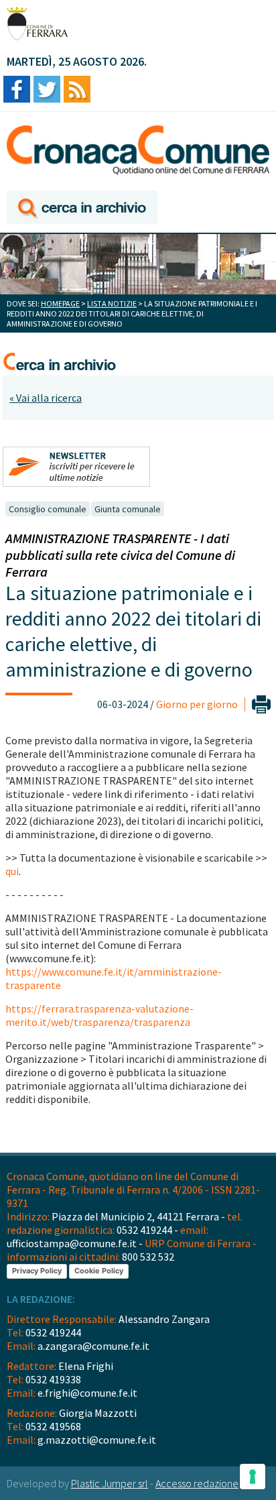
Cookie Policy (98, 1270)
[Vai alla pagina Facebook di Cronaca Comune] (16, 90)
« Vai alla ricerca (45, 397)
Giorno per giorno (197, 704)
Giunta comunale (127, 509)
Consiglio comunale (47, 509)
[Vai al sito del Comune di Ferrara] (37, 23)
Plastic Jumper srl (109, 1483)
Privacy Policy (37, 1270)
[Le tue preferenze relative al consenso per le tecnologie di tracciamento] (252, 1476)
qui (12, 871)
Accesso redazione (196, 1483)
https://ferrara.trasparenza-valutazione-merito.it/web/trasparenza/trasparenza (99, 1015)
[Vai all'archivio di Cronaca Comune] (82, 208)
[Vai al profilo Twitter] (46, 90)
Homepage (60, 303)
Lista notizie (112, 303)
